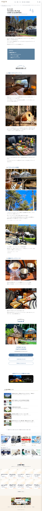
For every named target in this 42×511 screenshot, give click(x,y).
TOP (1, 5)
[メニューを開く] (39, 2)
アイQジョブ (18, 466)
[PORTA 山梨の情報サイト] (4, 2)
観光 (2, 5)
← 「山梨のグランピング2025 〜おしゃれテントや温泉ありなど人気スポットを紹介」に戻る (19, 429)
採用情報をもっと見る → (21, 491)
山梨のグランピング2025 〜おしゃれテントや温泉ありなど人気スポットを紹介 (13, 5)
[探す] (37, 2)
